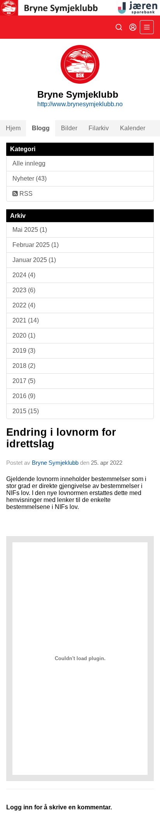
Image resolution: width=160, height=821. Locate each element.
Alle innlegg (28, 163)
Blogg (41, 128)
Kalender (132, 128)
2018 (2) (23, 365)
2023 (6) (23, 290)
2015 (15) (25, 411)
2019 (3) (23, 350)
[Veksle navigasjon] (147, 27)
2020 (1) (23, 335)
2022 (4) (23, 305)
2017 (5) (23, 381)
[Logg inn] (133, 27)
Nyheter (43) (29, 178)
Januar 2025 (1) (34, 260)
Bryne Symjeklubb (55, 462)
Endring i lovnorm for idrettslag (61, 437)
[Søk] (119, 27)
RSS (25, 193)
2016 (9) (23, 396)
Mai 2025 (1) (29, 229)
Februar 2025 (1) (35, 244)
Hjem (13, 128)
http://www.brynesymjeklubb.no (80, 104)
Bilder (69, 128)
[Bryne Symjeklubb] (80, 8)
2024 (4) (23, 275)
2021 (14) (25, 320)
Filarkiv (99, 128)
